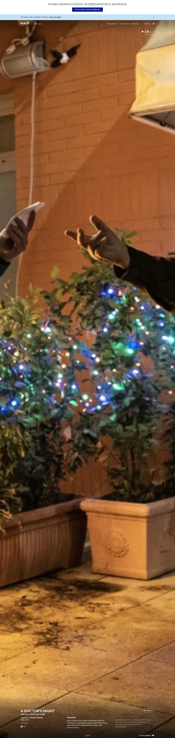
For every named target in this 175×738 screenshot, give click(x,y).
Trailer (150, 710)
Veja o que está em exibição (87, 9)
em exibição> (121, 727)
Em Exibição (112, 24)
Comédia (24, 723)
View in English (55, 17)
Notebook (124, 24)
